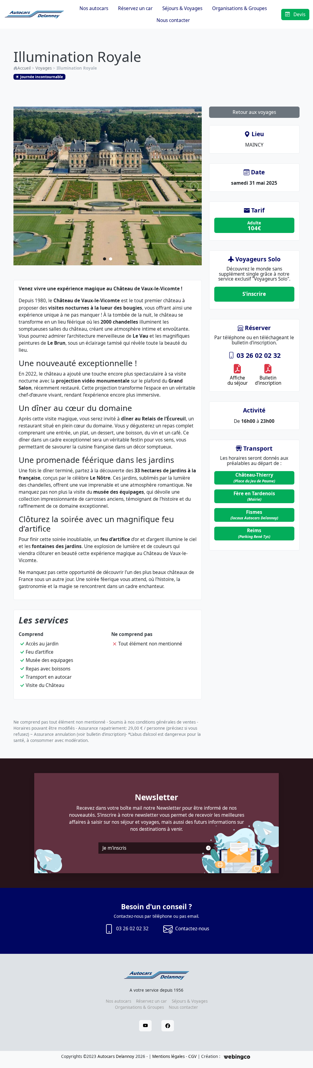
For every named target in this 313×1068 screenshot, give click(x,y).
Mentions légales (168, 1056)
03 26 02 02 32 (258, 355)
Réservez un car (135, 8)
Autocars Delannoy (116, 1056)
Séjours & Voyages (182, 8)
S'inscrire (254, 293)
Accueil (24, 68)
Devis (298, 14)
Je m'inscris (114, 848)
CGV (192, 1056)
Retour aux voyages (254, 112)
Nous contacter (173, 20)
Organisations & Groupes (239, 8)
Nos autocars (93, 8)
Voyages (43, 68)
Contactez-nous (192, 928)
